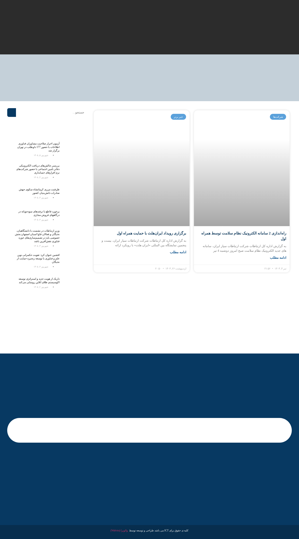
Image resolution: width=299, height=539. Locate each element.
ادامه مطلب (278, 257)
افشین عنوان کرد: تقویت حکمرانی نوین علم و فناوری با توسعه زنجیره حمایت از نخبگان (38, 258)
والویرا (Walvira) (119, 530)
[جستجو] (11, 112)
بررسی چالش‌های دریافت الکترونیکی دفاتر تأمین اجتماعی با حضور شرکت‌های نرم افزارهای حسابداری (38, 169)
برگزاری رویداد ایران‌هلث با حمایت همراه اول (151, 233)
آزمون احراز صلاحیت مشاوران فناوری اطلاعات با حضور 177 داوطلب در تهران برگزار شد (38, 147)
